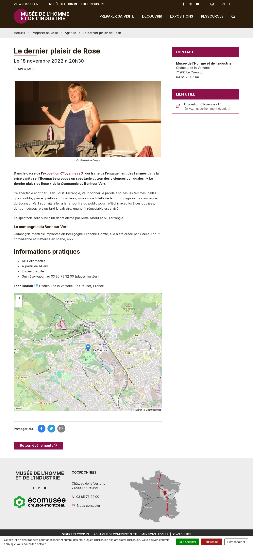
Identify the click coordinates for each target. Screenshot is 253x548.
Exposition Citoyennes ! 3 (207, 106)
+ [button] (19, 298)
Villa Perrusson (26, 4)
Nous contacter (88, 506)
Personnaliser (236, 541)
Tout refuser (211, 541)
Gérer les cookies (75, 534)
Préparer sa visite (117, 16)
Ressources (212, 16)
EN (223, 3)
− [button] (19, 303)
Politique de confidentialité (115, 534)
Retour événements (37, 445)
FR (230, 3)
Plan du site (182, 534)
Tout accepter (187, 541)
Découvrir (152, 16)
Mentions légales (155, 534)
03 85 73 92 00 (87, 497)
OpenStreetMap (153, 409)
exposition (63, 173)
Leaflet (138, 409)
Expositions (181, 16)
